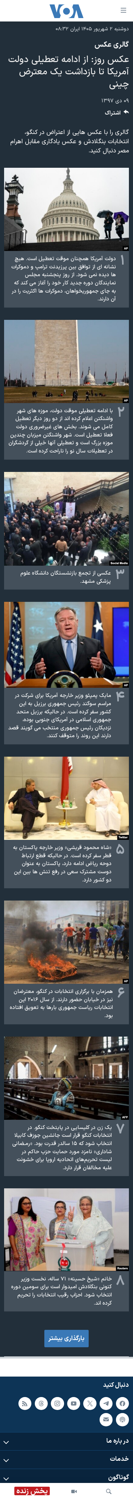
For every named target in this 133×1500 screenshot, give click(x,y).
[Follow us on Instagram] (57, 1403)
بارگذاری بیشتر (66, 1338)
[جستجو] (109, 1491)
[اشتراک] (106, 1419)
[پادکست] (122, 1419)
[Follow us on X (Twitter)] (89, 1403)
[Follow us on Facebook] (122, 1403)
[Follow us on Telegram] (106, 1403)
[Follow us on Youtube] (73, 1403)
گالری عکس (111, 45)
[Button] (117, 115)
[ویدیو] (74, 1491)
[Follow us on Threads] (41, 1403)
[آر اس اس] (24, 1403)
